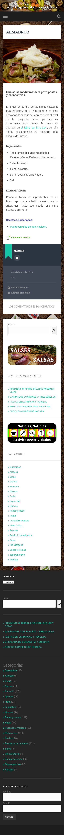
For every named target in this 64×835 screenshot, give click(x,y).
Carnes (13, 481)
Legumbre (15, 501)
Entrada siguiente (20, 292)
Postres (14, 530)
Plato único (15, 525)
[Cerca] (54, 330)
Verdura (14, 559)
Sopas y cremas (18, 550)
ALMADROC (17, 32)
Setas (13, 477)
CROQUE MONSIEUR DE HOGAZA (27, 411)
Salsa (13, 277)
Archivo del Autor (17, 258)
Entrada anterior (19, 287)
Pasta (13, 515)
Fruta (12, 496)
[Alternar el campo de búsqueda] (59, 16)
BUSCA (11, 324)
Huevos (14, 506)
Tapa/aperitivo (17, 554)
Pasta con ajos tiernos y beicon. (28, 226)
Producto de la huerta (21, 535)
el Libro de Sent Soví (34, 127)
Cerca (6, 598)
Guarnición (15, 467)
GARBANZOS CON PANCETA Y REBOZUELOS (32, 396)
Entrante (14, 486)
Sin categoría (16, 545)
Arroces (14, 472)
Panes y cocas (17, 510)
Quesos (14, 491)
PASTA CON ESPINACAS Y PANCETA (28, 401)
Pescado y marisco (19, 520)
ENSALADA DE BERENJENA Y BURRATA (30, 406)
